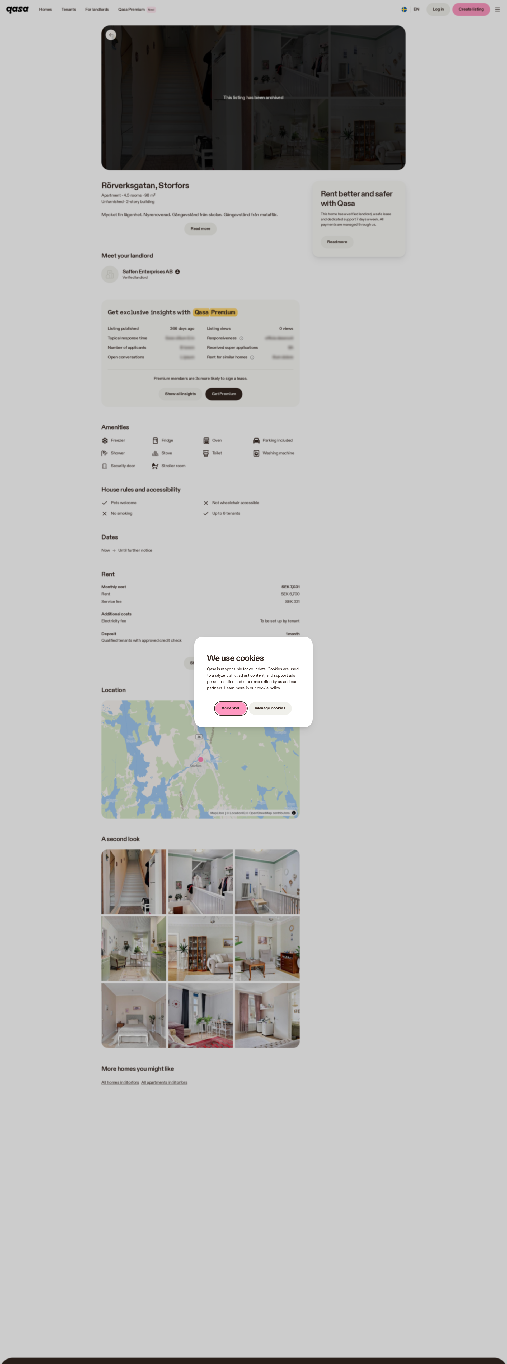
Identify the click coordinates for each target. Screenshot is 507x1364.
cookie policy (268, 688)
